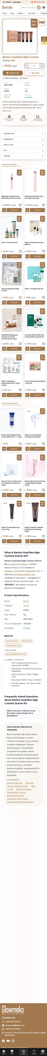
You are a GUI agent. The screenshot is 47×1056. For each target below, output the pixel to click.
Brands (20, 13)
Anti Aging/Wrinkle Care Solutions (20, 802)
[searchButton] (39, 7)
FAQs (33, 786)
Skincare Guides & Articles (17, 786)
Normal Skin (27, 641)
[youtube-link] (8, 1040)
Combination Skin (13, 645)
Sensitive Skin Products (16, 792)
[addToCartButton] (4, 210)
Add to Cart (14, 73)
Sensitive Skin (12, 641)
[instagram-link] (13, 1040)
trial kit (14, 564)
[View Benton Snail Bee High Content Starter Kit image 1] (42, 22)
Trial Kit (6, 97)
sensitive (8, 571)
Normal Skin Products (15, 796)
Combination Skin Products (17, 799)
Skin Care (31, 13)
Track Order (40, 2)
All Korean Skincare (14, 783)
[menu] (44, 7)
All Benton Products (24, 789)
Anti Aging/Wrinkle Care (16, 654)
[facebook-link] (3, 1040)
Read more (7, 111)
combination (30, 571)
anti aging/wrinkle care (24, 574)
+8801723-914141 (13, 1022)
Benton (27, 85)
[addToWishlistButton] (20, 205)
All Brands (30, 783)
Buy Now (36, 73)
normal (17, 571)
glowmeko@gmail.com (14, 1025)
